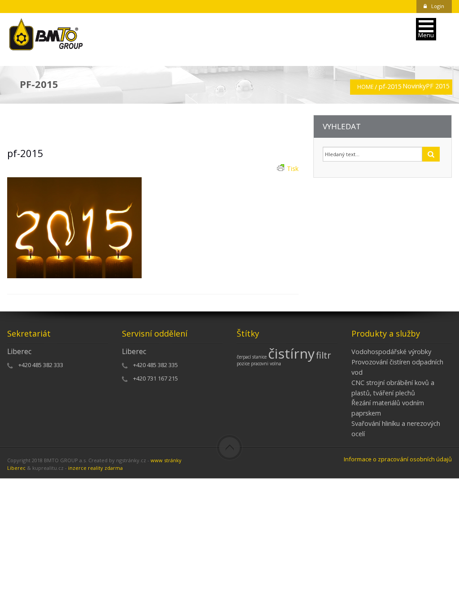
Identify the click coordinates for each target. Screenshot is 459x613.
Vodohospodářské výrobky (391, 351)
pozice (243, 363)
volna (275, 363)
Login (437, 6)
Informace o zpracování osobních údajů (398, 459)
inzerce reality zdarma (95, 467)
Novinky (414, 86)
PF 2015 (438, 86)
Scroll (229, 447)
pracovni (259, 363)
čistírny (291, 353)
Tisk (293, 168)
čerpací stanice (252, 357)
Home (365, 87)
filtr (323, 355)
